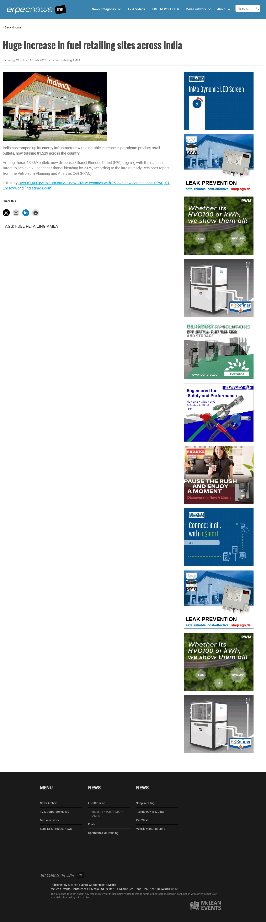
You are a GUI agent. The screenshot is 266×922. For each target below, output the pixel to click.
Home (17, 27)
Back (7, 27)
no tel (174, 889)
